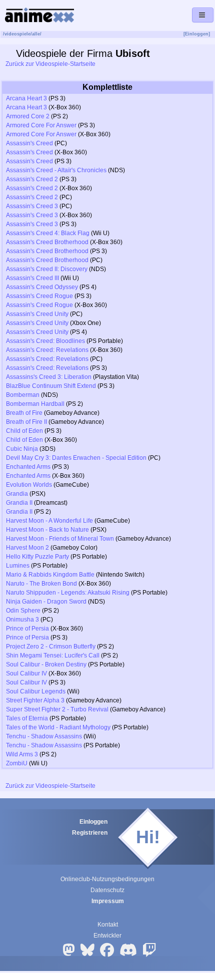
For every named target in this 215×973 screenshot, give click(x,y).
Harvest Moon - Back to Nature (47, 529)
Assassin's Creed (29, 143)
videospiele (17, 33)
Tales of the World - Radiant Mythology (58, 727)
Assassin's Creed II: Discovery (47, 269)
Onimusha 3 (22, 619)
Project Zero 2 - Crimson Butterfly (51, 646)
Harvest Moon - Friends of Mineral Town (60, 538)
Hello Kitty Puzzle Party (37, 556)
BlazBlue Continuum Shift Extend (51, 385)
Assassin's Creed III (32, 278)
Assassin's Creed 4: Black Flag (48, 233)
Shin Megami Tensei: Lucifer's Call (53, 655)
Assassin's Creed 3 (32, 206)
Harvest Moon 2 (27, 547)
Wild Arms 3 (22, 754)
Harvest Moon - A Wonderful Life (49, 520)
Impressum (108, 901)
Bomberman (23, 394)
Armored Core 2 (28, 116)
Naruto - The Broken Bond (41, 583)
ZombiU (17, 763)
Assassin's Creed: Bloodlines (45, 340)
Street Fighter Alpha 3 (35, 700)
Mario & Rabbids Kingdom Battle (50, 574)
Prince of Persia (27, 628)
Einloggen (94, 821)
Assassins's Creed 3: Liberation (49, 376)
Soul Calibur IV (26, 673)
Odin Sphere (23, 610)
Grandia (17, 493)
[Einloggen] (197, 33)
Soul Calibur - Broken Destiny (46, 664)
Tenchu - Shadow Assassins (44, 736)
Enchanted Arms (28, 466)
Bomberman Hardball (35, 403)
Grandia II (19, 502)
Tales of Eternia (27, 718)
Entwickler (108, 935)
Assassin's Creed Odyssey (42, 287)
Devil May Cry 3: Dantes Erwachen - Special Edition (76, 457)
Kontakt (108, 924)
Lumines (18, 565)
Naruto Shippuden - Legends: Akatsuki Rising (68, 592)
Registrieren (90, 832)
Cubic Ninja (22, 448)
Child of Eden (24, 430)
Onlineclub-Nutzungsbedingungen (107, 879)
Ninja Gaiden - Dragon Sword (46, 601)
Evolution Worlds (29, 484)
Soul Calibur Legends (36, 691)
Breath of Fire (24, 412)
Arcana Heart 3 (26, 98)
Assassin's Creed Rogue (39, 296)
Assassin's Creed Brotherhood (47, 242)
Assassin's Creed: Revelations (47, 349)
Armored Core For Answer (41, 125)
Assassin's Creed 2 (32, 179)
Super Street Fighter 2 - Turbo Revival (57, 709)
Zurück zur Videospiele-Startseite (50, 63)
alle (36, 33)
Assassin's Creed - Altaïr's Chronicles (56, 170)
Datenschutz (107, 890)
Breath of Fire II (26, 421)
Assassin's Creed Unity (37, 314)
